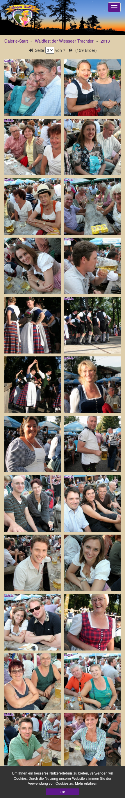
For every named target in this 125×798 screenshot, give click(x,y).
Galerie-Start (16, 41)
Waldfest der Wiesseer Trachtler (64, 41)
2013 (105, 41)
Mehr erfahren (86, 783)
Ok (62, 791)
